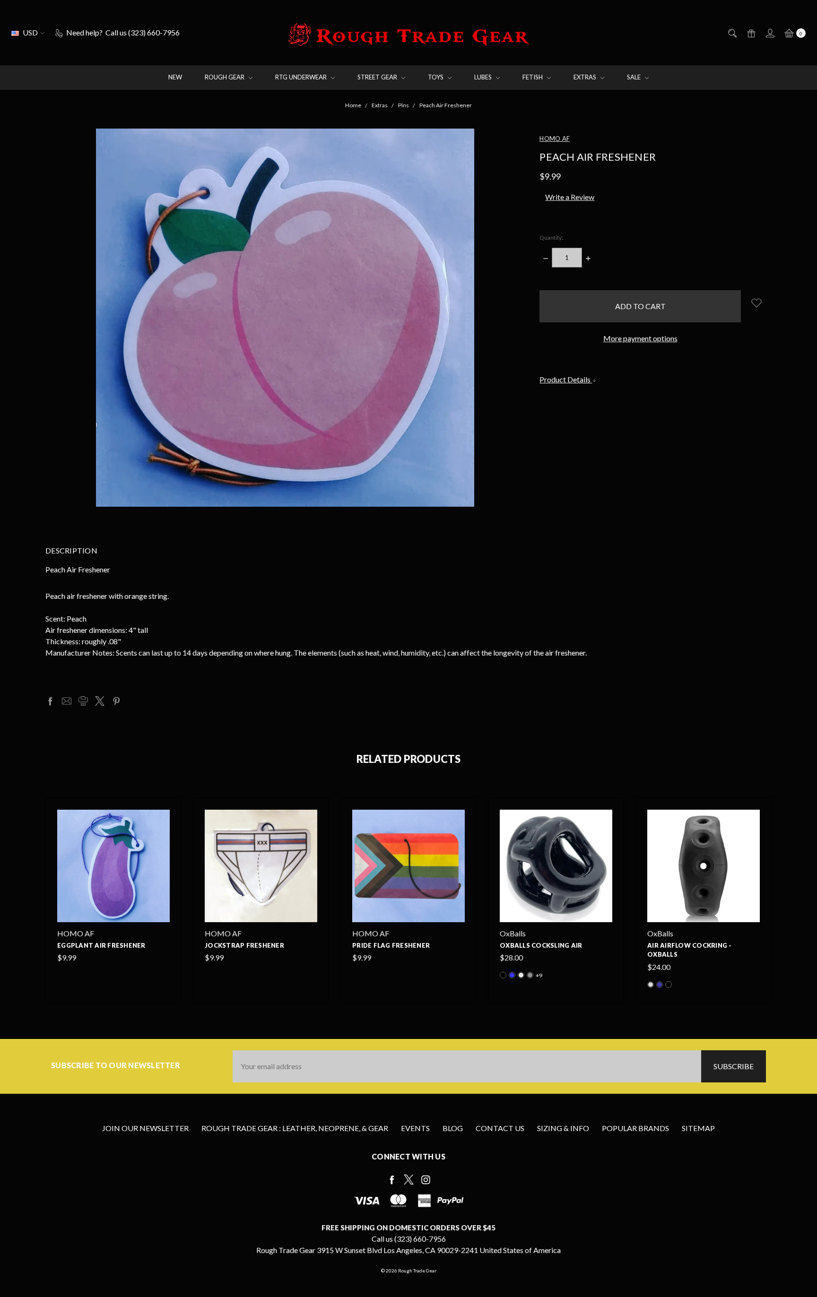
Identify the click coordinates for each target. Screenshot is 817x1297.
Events (415, 1128)
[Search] (731, 32)
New (175, 77)
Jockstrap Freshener (244, 945)
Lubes (483, 77)
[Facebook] (50, 701)
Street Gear (378, 77)
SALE (634, 77)
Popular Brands (635, 1128)
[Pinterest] (116, 701)
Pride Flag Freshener (391, 945)
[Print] (83, 701)
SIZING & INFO (563, 1128)
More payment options (640, 338)
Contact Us (500, 1128)
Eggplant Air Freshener (101, 945)
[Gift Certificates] (750, 32)
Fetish (533, 77)
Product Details (565, 379)
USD (30, 32)
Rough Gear (225, 77)
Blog (453, 1128)
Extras (586, 77)
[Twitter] (99, 701)
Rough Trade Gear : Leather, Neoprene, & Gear (294, 1128)
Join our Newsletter (145, 1128)
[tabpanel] (113, 900)
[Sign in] (769, 32)
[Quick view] (164, 815)
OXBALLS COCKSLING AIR (541, 945)
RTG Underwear (301, 77)
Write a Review (569, 196)
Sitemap (698, 1128)
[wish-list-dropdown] (756, 302)
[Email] (66, 701)
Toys (436, 77)
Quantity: (551, 237)
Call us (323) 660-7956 (409, 1238)
